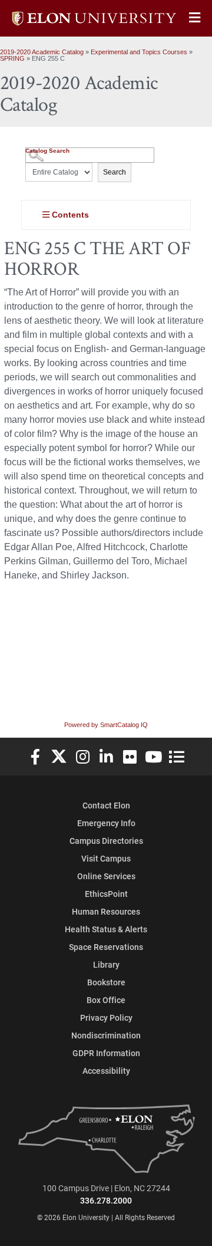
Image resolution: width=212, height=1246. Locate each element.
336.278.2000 (106, 1200)
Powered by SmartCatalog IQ (106, 724)
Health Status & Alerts (106, 929)
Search (114, 172)
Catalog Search (47, 150)
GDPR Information (106, 1052)
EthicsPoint (106, 893)
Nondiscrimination (106, 1035)
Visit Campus (106, 858)
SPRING (12, 58)
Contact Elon (106, 805)
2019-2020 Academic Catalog (42, 51)
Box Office (106, 999)
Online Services (106, 876)
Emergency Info (106, 823)
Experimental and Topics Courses (139, 51)
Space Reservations (106, 946)
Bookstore (106, 982)
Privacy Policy (106, 1017)
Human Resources (106, 911)
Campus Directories (106, 840)
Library (106, 964)
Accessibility (106, 1070)
